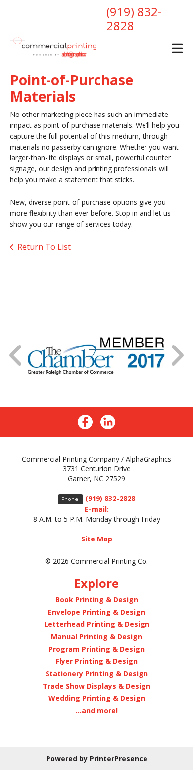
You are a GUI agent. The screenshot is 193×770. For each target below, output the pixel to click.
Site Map (96, 538)
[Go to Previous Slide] (16, 355)
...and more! (97, 710)
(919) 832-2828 (134, 18)
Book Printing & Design (96, 599)
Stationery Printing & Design (97, 673)
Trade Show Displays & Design (96, 686)
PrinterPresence (118, 758)
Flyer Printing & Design (97, 661)
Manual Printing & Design (96, 636)
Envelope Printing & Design (96, 611)
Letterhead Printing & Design (96, 624)
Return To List (44, 246)
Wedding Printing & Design (96, 698)
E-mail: (97, 509)
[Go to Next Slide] (176, 355)
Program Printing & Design (96, 649)
